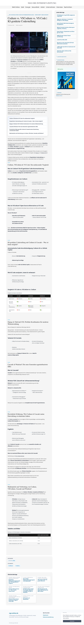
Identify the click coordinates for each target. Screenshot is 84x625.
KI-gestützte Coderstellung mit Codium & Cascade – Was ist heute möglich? (26, 121)
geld (22, 7)
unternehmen (50, 7)
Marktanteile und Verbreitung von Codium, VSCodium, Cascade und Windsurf (26, 133)
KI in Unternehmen (19, 456)
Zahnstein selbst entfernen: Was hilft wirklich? (64, 51)
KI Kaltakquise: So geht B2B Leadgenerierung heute (66, 16)
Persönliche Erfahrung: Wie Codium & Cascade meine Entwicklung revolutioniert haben (24, 130)
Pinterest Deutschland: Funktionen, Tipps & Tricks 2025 (14, 600)
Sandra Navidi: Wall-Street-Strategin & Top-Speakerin (65, 24)
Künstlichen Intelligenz (22, 59)
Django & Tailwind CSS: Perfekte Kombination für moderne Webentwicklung (26, 123)
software (11, 565)
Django (37, 152)
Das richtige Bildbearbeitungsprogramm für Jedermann (29, 580)
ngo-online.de (13, 613)
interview (60, 7)
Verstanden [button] (72, 621)
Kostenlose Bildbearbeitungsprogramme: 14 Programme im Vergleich (14, 581)
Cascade (21, 146)
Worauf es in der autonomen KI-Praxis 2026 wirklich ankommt (65, 43)
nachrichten (68, 7)
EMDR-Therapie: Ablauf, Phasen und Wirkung (64, 36)
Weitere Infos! (59, 95)
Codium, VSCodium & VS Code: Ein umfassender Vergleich (22, 118)
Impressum (45, 615)
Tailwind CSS (44, 152)
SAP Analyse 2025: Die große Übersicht (42, 580)
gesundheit (35, 7)
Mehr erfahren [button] (66, 618)
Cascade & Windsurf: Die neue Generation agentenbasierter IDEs (23, 126)
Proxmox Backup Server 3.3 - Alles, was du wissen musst (14, 590)
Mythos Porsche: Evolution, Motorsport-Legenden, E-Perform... (66, 28)
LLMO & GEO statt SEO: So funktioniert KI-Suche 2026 (66, 47)
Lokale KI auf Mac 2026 (62, 39)
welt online (16, 7)
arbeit (43, 7)
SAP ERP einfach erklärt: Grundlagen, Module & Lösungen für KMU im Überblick (28, 590)
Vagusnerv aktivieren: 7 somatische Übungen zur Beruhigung (65, 20)
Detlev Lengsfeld (13, 419)
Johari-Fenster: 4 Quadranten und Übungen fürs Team (66, 32)
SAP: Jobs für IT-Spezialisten (26, 599)
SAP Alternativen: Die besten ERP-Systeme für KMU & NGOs (43, 590)
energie (27, 7)
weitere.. (18, 565)
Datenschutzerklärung (48, 617)
